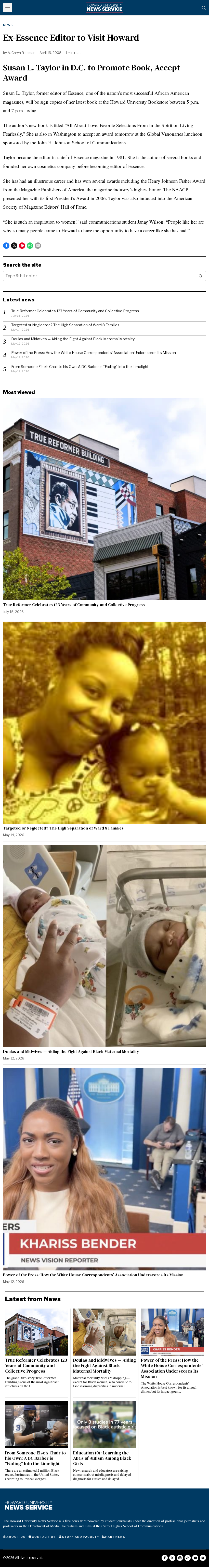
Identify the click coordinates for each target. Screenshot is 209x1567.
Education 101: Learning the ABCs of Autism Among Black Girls (102, 1458)
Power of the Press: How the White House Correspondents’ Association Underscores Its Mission (93, 352)
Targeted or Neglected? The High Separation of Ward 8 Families (65, 325)
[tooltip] (6, 245)
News (7, 25)
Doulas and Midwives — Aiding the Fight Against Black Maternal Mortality (73, 339)
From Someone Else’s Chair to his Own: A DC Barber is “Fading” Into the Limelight (80, 366)
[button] (201, 276)
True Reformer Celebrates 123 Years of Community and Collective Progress (75, 311)
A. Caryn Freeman (21, 53)
